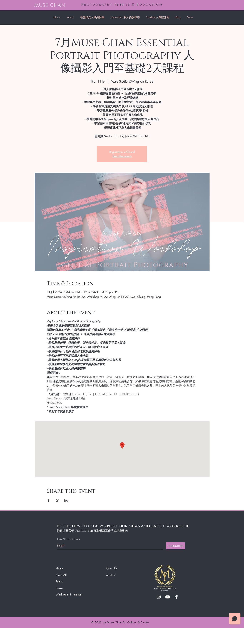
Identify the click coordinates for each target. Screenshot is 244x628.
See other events (122, 156)
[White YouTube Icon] (167, 597)
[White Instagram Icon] (158, 597)
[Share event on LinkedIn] (66, 500)
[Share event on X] (57, 500)
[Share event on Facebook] (48, 500)
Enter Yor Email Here (68, 539)
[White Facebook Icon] (176, 597)
